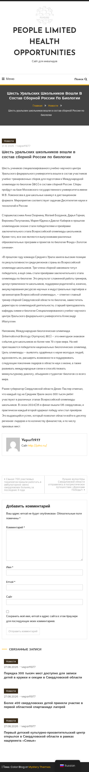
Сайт (9, 597)
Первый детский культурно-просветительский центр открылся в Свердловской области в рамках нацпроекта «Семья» (44, 736)
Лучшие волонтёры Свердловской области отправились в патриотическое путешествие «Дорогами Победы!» (66, 484)
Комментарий (15, 527)
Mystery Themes (40, 767)
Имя (9, 567)
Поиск (79, 79)
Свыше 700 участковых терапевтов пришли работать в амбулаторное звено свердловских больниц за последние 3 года (22, 484)
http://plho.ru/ (37, 446)
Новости (9, 141)
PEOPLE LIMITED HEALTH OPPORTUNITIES (44, 42)
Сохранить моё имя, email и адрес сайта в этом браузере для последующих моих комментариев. (42, 618)
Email (10, 582)
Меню (10, 79)
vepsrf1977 (23, 146)
